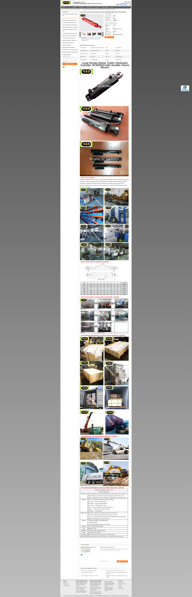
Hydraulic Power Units (67, 42)
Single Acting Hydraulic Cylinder (69, 27)
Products (68, 7)
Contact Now (71, 63)
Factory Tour (81, 7)
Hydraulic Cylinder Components (69, 49)
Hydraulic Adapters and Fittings (69, 52)
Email (130, 3)
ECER (127, 595)
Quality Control (89, 7)
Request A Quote (124, 3)
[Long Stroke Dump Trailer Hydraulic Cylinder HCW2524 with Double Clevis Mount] (91, 22)
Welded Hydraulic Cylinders (68, 20)
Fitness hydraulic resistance (68, 35)
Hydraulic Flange (66, 45)
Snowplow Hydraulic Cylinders (68, 40)
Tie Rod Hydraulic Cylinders (68, 22)
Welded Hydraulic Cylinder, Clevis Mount (89, 575)
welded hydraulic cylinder (95, 591)
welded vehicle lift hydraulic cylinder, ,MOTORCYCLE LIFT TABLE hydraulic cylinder (81, 584)
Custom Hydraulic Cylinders (75, 9)
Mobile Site (122, 588)
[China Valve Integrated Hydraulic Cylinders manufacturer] (66, 2)
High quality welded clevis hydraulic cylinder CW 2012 (96, 593)
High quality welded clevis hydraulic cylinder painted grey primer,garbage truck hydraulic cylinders (95, 584)
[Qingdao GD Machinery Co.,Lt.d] (130, 4)
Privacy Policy (66, 595)
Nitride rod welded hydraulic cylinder (88, 570)
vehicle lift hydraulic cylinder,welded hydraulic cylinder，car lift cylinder (81, 591)
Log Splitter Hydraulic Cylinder (68, 33)
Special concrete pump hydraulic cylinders (81, 588)
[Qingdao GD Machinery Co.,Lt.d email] (64, 68)
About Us (75, 7)
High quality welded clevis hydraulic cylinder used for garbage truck (95, 588)
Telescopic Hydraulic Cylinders (69, 24)
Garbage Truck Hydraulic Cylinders (69, 29)
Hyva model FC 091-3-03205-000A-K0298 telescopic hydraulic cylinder (109, 589)
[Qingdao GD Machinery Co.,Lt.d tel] (68, 69)
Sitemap (120, 586)
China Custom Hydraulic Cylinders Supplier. (79, 595)
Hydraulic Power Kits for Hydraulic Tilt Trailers (115, 570)
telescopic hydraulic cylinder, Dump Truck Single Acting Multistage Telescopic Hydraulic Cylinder (109, 583)
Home (63, 7)
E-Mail (120, 585)
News (112, 7)
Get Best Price (85, 40)
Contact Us (97, 7)
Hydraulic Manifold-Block (67, 47)
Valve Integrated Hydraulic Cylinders (70, 14)
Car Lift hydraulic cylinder (67, 38)
